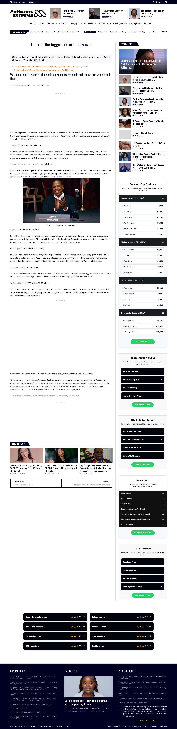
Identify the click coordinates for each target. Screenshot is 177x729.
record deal (49, 136)
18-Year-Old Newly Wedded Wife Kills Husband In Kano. (31, 704)
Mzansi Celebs (89, 23)
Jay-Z (14, 229)
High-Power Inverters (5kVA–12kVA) (135, 519)
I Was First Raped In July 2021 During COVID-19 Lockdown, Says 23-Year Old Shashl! (142, 683)
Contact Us (163, 726)
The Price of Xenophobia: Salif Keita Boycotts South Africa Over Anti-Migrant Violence (34, 683)
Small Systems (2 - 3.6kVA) (132, 198)
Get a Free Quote (142, 405)
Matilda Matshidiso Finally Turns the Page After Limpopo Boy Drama (33, 694)
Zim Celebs (51, 23)
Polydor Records (23, 276)
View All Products (142, 465)
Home (31, 2)
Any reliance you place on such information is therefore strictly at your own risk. (45, 395)
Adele (14, 145)
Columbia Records (63, 176)
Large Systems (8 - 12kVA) (132, 280)
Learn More (143, 721)
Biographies (75, 23)
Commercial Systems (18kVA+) (134, 313)
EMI (77, 136)
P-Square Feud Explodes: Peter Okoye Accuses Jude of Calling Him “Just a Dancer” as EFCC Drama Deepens (105, 32)
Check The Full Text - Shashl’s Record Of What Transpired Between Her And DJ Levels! (51, 66)
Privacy (146, 726)
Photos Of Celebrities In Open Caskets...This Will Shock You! (141, 699)
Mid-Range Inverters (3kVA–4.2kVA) (135, 514)
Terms (154, 726)
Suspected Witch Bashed (19, 708)
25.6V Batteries (127, 504)
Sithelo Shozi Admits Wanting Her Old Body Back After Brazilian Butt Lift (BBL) (33, 717)
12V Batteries (126, 499)
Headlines (147, 23)
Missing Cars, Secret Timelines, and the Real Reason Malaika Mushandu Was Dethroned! (33, 677)
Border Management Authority (161, 32)
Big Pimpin (22, 236)
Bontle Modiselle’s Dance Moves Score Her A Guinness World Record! (44, 70)
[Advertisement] (61, 112)
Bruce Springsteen (20, 164)
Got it (154, 721)
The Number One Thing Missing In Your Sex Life (28, 712)
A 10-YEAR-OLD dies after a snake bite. (133, 703)
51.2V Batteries (127, 525)
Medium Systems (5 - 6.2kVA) (133, 242)
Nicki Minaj (97, 261)
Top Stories (63, 23)
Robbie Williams (19, 85)
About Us (117, 726)
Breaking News (134, 23)
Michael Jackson (19, 283)
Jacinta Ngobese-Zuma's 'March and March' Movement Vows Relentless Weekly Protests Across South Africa (33, 699)
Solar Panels (126, 493)
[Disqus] (61, 524)
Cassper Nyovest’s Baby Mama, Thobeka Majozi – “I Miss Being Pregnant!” (142, 688)
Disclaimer (127, 726)
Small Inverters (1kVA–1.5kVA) (133, 509)
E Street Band (28, 173)
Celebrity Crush (104, 23)
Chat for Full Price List (142, 533)
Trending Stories (119, 23)
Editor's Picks (39, 23)
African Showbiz (57, 32)
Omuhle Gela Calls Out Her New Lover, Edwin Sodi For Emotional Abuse (143, 694)
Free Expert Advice (143, 342)
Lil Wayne (16, 248)
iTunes (66, 273)
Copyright (137, 726)
